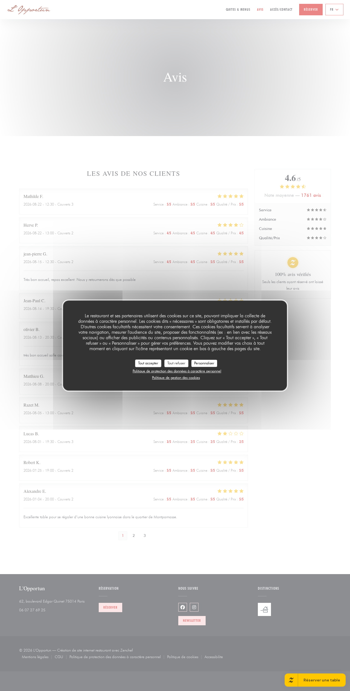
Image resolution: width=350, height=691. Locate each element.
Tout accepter (148, 363)
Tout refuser (176, 363)
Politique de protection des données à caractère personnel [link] (177, 371)
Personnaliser (204, 363)
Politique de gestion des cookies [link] (176, 377)
